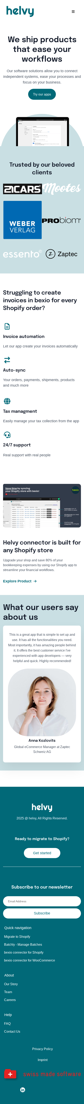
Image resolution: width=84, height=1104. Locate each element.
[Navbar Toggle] (73, 11)
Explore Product (17, 581)
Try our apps (42, 94)
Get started (42, 853)
